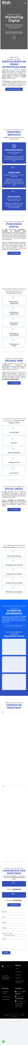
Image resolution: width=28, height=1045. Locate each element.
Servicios (18, 974)
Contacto (18, 978)
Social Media (6, 999)
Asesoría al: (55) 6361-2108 (20, 981)
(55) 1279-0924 (19, 998)
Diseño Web (6, 996)
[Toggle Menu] (25, 3)
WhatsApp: (14, 900)
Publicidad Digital (6, 992)
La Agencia (19, 971)
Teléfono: (14, 889)
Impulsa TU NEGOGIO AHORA (14, 32)
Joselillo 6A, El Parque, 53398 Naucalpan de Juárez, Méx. (20, 1004)
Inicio (17, 968)
